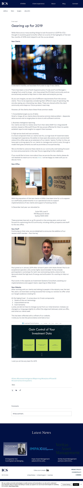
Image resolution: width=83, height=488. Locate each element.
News (12, 11)
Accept (76, 484)
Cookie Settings (66, 484)
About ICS (27, 11)
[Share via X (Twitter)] (12, 390)
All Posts (5, 11)
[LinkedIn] (47, 470)
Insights (19, 11)
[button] (23, 3)
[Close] (81, 484)
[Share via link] (20, 390)
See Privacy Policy (13, 486)
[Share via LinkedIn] (16, 390)
